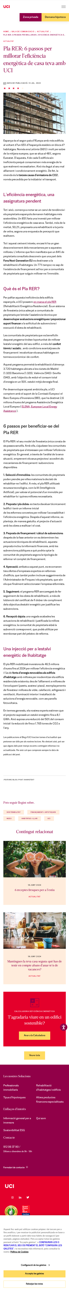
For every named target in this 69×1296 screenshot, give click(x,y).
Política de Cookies (19, 1252)
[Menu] (63, 7)
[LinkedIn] (20, 1197)
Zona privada (30, 17)
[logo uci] (34, 1186)
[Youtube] (35, 1197)
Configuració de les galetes (33, 1265)
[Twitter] (27, 1197)
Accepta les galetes (34, 1274)
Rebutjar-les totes (34, 1284)
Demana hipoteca (55, 17)
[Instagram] (12, 1197)
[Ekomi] (11, 1211)
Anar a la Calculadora (34, 1035)
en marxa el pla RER (44, 302)
